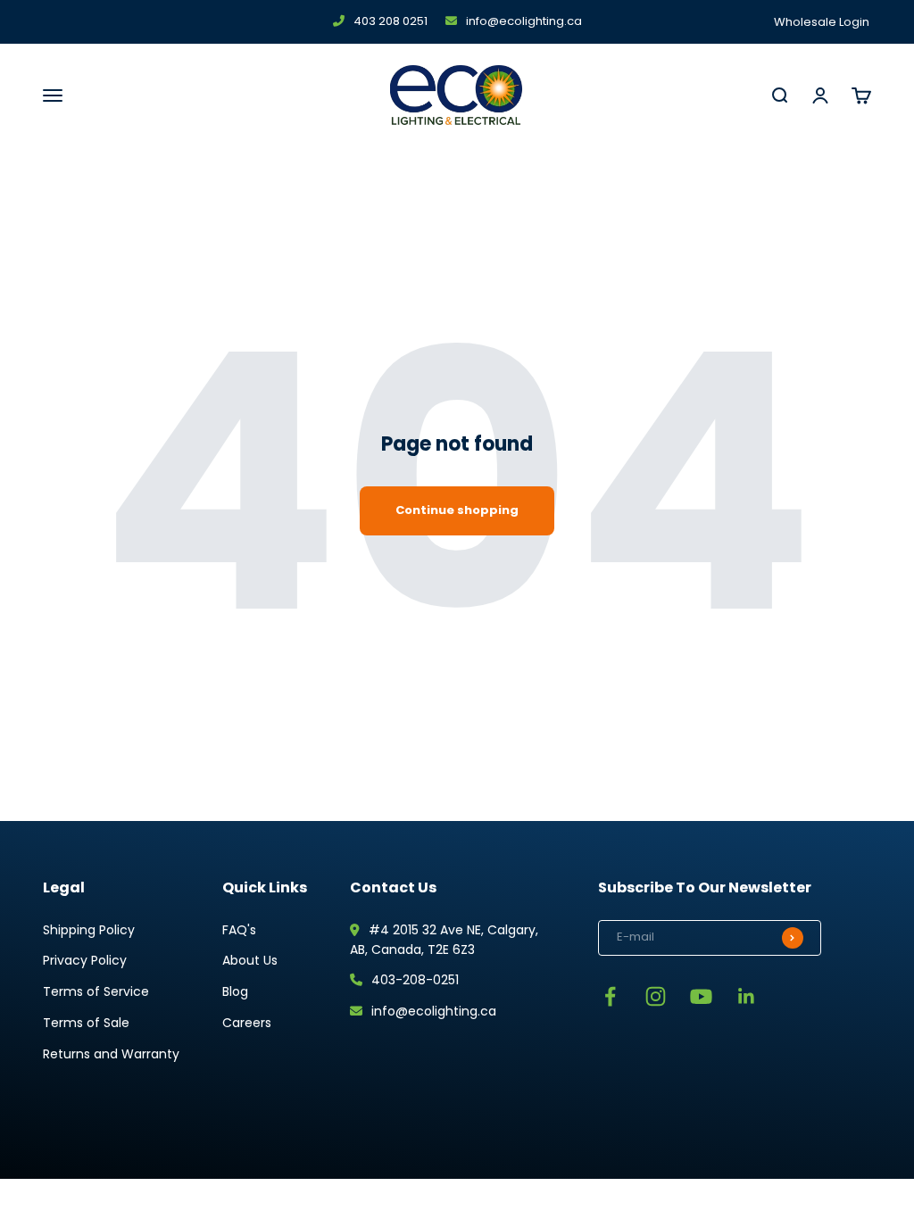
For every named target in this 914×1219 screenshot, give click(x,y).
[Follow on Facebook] (610, 996)
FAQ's (239, 930)
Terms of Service (96, 991)
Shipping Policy (89, 930)
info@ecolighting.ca (524, 20)
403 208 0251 (390, 20)
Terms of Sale (86, 1023)
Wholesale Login (821, 21)
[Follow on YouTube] (701, 996)
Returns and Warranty (111, 1054)
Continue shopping (457, 510)
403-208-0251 (415, 980)
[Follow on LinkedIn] (747, 996)
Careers (246, 1023)
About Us (250, 960)
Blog (235, 991)
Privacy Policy (85, 960)
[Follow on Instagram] (656, 996)
